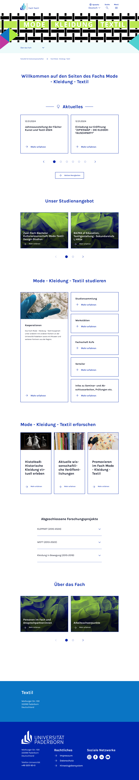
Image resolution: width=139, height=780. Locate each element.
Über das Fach (25, 48)
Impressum (66, 755)
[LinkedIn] (101, 756)
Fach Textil (33, 8)
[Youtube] (108, 756)
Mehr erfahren (36, 486)
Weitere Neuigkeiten (72, 175)
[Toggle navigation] (43, 48)
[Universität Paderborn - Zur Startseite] (23, 6)
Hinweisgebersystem (71, 765)
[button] (96, 6)
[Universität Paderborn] (69, 737)
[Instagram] (89, 756)
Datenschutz (67, 760)
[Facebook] (95, 756)
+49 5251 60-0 (28, 765)
